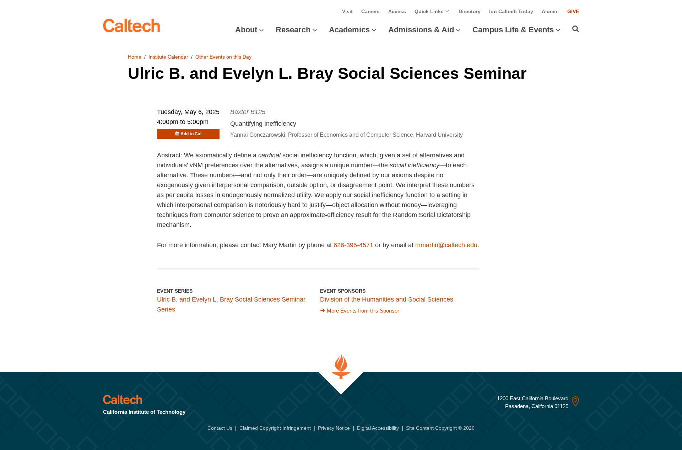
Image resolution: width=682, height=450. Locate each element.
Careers (370, 11)
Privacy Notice (334, 428)
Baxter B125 (247, 111)
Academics (349, 29)
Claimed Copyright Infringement (275, 428)
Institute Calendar (168, 57)
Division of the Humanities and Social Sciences (386, 299)
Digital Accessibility (378, 428)
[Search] (575, 28)
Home (134, 57)
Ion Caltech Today (511, 11)
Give (573, 11)
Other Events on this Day (223, 57)
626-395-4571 (353, 245)
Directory (470, 11)
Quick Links (430, 11)
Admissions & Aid (421, 29)
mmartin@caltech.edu (446, 245)
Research (293, 29)
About (246, 29)
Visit (347, 11)
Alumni (550, 11)
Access (397, 11)
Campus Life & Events (513, 29)
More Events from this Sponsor (363, 311)
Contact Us (219, 428)
